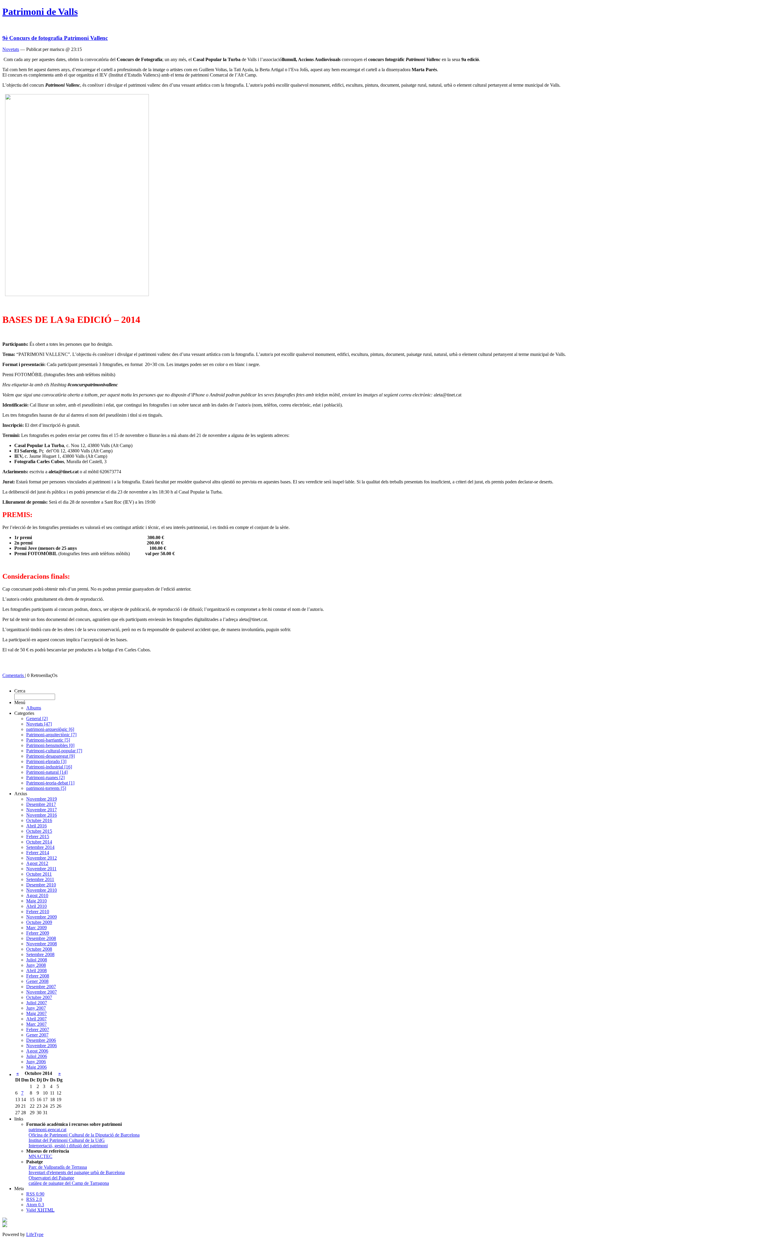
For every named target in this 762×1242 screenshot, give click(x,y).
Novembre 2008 (41, 943)
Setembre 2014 (40, 847)
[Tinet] (4, 1225)
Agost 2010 (37, 895)
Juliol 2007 (36, 1002)
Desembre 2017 (41, 804)
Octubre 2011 (39, 874)
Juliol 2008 (36, 959)
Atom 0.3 (35, 1204)
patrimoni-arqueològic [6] (50, 729)
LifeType (34, 1234)
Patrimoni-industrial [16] (49, 766)
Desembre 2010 (41, 884)
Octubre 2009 (39, 922)
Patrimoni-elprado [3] (46, 761)
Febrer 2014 (37, 852)
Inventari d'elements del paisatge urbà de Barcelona (77, 1172)
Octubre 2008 (39, 949)
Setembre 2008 (40, 954)
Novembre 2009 (41, 916)
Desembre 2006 (41, 1040)
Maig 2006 (36, 1067)
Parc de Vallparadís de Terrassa (58, 1167)
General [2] (37, 718)
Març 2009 (36, 927)
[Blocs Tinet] (4, 1220)
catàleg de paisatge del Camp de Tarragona (69, 1183)
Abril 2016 (36, 825)
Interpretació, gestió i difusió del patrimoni (68, 1145)
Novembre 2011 (41, 868)
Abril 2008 (36, 970)
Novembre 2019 (41, 798)
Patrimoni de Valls (40, 11)
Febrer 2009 (37, 933)
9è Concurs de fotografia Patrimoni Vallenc (55, 38)
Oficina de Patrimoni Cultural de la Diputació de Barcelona (84, 1134)
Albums (33, 707)
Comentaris (13, 675)
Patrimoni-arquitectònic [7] (51, 734)
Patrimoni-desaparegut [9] (50, 756)
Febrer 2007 (37, 1029)
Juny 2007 (36, 1008)
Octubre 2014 (39, 841)
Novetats (10, 49)
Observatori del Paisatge (51, 1177)
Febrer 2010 (37, 911)
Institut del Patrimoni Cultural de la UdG (67, 1140)
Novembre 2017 (41, 809)
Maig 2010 (36, 900)
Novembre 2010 (41, 890)
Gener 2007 (37, 1034)
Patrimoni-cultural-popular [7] (54, 750)
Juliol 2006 (36, 1056)
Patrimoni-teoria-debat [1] (50, 782)
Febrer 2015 (37, 836)
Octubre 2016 (39, 820)
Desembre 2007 (41, 986)
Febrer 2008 (37, 975)
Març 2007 (36, 1024)
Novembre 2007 (41, 991)
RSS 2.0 (34, 1199)
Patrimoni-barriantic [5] (48, 740)
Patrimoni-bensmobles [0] (50, 745)
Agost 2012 (37, 863)
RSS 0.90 (35, 1193)
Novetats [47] (39, 723)
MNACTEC (40, 1156)
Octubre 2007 (39, 997)
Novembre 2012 (41, 857)
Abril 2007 (36, 1018)
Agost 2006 (37, 1050)
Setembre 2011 (40, 879)
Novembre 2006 (41, 1045)
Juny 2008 (36, 965)
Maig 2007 (36, 1013)
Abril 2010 (36, 906)
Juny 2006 (36, 1061)
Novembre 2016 (41, 815)
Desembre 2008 (41, 938)
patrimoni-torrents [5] (46, 788)
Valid (40, 1210)
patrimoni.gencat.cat (47, 1129)
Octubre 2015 (39, 831)
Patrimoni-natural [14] (47, 772)
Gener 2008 (37, 981)
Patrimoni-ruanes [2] (45, 777)
